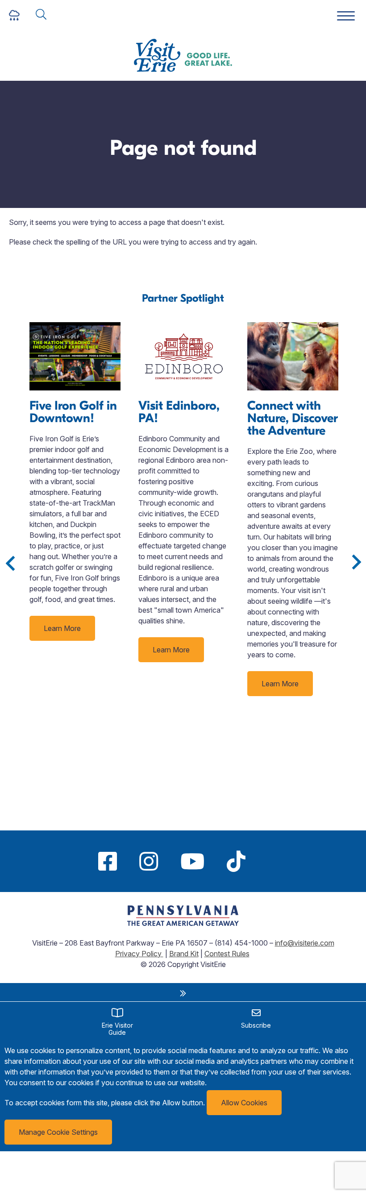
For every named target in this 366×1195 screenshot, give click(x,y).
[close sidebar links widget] (183, 993)
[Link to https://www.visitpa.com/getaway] (183, 923)
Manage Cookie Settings (58, 1132)
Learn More (62, 628)
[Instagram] (148, 861)
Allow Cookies (244, 1102)
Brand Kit (184, 953)
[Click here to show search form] (41, 15)
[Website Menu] (346, 16)
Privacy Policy (139, 953)
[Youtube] (192, 861)
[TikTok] (236, 861)
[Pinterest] (268, 861)
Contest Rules (227, 953)
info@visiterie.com (304, 942)
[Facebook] (107, 861)
